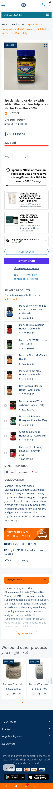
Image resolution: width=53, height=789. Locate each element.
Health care (18, 24)
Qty (6, 157)
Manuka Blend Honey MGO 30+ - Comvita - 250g (31, 450)
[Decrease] (14, 157)
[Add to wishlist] (13, 694)
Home (4, 24)
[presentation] (4, 681)
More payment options (26, 268)
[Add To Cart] (8, 694)
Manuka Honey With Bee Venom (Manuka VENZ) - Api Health (32, 309)
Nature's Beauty (26, 206)
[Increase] (25, 157)
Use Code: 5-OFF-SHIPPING (23, 544)
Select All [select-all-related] (10, 299)
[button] (22, 702)
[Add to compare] (19, 694)
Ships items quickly (17, 560)
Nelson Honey (25, 228)
